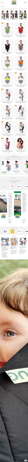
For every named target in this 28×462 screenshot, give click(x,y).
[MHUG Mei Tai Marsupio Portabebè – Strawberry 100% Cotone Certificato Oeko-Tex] (20, 28)
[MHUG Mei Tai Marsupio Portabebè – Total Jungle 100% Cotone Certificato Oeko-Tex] (20, 111)
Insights (14, 236)
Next (26, 165)
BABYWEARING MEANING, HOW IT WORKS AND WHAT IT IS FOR (14, 247)
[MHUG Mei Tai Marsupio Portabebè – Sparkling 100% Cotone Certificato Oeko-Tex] (20, 127)
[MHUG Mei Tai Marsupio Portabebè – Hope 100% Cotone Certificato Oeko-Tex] (7, 62)
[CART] (26, 2)
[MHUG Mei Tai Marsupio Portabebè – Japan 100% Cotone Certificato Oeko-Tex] (20, 78)
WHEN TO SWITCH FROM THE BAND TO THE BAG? (23, 247)
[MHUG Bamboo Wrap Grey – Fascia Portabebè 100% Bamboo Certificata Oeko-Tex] (16, 165)
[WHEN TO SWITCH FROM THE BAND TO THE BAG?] (23, 242)
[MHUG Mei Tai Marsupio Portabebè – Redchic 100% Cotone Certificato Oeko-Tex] (7, 95)
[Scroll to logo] (4, 186)
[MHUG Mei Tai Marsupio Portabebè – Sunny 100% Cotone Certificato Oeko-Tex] (20, 62)
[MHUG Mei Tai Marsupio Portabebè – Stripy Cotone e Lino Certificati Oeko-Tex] (20, 144)
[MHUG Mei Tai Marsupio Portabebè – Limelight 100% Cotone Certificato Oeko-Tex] (7, 78)
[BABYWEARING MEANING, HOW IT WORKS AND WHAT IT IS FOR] (14, 242)
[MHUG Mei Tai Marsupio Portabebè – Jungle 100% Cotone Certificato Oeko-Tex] (7, 127)
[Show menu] (1, 2)
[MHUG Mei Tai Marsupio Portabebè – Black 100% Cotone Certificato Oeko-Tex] (7, 45)
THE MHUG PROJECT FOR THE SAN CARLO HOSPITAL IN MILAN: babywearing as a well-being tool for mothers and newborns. (5, 249)
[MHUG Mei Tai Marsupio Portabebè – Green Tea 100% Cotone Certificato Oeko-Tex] (7, 28)
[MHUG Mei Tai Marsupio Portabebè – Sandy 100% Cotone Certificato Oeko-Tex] (20, 45)
